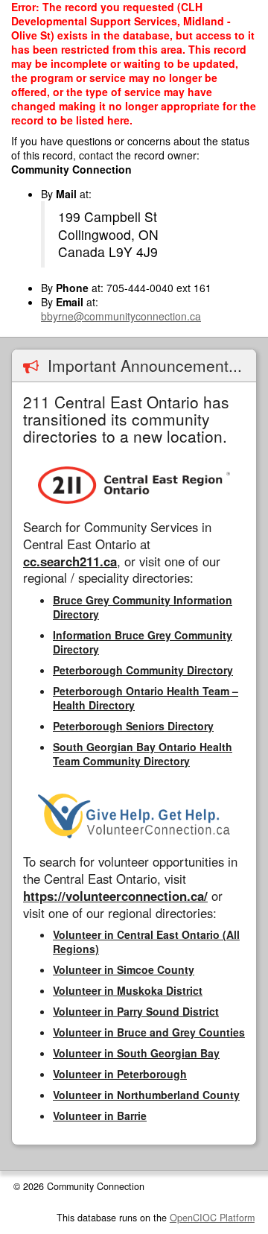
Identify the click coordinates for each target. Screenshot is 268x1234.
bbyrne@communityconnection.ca (121, 315)
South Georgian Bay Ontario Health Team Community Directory (142, 753)
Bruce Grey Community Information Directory (142, 606)
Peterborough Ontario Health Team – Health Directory (145, 697)
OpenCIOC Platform (212, 1217)
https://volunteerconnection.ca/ (115, 896)
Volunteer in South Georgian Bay (136, 1052)
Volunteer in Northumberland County (146, 1094)
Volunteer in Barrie (100, 1115)
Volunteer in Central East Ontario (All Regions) (146, 941)
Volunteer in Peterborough (120, 1073)
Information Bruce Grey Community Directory (142, 641)
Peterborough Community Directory (143, 669)
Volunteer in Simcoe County (123, 969)
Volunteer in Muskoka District (127, 990)
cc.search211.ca (70, 561)
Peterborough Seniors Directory (133, 725)
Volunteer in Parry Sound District (136, 1011)
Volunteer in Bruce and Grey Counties (149, 1032)
